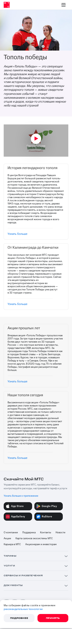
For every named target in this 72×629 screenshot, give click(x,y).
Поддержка (29, 532)
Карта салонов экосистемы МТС (34, 538)
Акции (7, 538)
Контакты (45, 532)
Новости (60, 532)
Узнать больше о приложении (21, 496)
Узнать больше (17, 234)
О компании (11, 532)
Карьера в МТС (12, 544)
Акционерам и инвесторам (41, 544)
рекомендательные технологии (23, 609)
